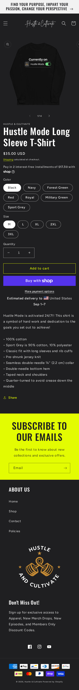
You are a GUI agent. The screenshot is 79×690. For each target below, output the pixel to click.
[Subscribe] (65, 468)
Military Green (56, 197)
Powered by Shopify (53, 682)
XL (37, 224)
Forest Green (57, 187)
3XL (11, 234)
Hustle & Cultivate (33, 682)
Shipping (8, 159)
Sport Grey (16, 207)
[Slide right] (49, 116)
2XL (53, 224)
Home (13, 501)
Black (12, 187)
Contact (15, 521)
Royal (29, 197)
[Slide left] (30, 116)
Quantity (9, 244)
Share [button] (12, 398)
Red (11, 197)
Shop (12, 511)
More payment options (39, 291)
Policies (14, 531)
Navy (32, 187)
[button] (5, 23)
